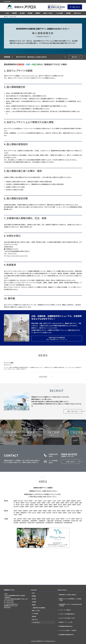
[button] (65, 56)
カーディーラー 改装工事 (64, 609)
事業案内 (34, 604)
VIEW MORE (43, 377)
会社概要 (34, 602)
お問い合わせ (76, 7)
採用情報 (34, 616)
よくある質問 (35, 613)
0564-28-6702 (12, 254)
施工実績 (34, 599)
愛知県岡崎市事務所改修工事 (65, 626)
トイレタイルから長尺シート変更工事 (67, 630)
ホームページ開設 (8, 363)
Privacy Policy (36, 622)
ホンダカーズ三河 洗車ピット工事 (66, 618)
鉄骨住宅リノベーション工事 (65, 622)
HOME (33, 593)
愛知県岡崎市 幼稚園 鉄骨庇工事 (66, 634)
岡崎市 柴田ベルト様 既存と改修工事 (67, 594)
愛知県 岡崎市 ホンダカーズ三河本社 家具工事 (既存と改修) (70, 605)
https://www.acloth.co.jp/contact (17, 256)
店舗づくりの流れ (36, 610)
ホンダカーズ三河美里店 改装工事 (66, 614)
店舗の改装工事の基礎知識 (39, 607)
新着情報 (34, 596)
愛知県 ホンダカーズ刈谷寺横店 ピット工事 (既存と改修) (42, 57)
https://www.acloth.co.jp (29, 76)
